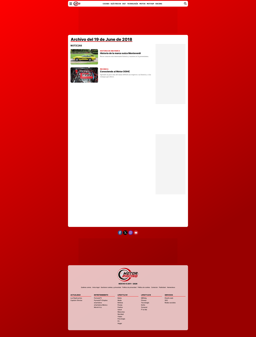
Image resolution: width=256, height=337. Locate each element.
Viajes (120, 316)
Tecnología (145, 303)
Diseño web (169, 298)
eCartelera (98, 303)
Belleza (120, 303)
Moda (120, 300)
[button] (70, 3)
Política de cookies (144, 287)
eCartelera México (100, 305)
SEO (166, 300)
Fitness (143, 300)
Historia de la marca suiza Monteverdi (120, 53)
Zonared (144, 307)
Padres (120, 307)
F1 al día (144, 310)
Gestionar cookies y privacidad (111, 287)
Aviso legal (96, 287)
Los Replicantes (76, 298)
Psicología (121, 319)
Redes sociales (170, 303)
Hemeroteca (171, 287)
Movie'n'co (98, 307)
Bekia (120, 298)
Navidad (121, 314)
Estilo (143, 305)
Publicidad (162, 287)
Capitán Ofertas (76, 300)
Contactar (154, 287)
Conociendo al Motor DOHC (115, 71)
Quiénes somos (86, 287)
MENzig (143, 298)
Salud (120, 310)
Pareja (120, 305)
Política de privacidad (129, 287)
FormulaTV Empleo (101, 300)
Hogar (120, 323)
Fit (119, 321)
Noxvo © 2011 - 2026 (128, 284)
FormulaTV (98, 298)
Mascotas (121, 312)
